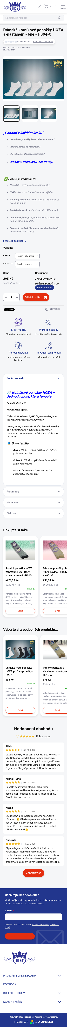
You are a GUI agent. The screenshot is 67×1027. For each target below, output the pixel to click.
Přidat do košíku (33, 297)
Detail (20, 611)
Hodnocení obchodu (33, 728)
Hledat (59, 18)
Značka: (9, 50)
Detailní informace (13, 241)
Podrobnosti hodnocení (43, 41)
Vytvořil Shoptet (21, 1022)
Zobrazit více (33, 872)
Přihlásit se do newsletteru (19, 936)
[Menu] (63, 6)
